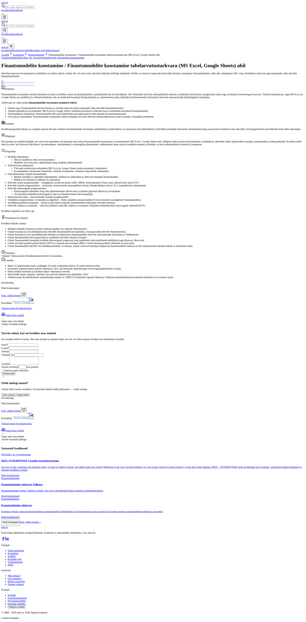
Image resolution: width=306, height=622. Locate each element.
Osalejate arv (7, 354)
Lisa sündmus (15, 578)
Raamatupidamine (75, 57)
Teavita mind (8, 373)
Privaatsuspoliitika (17, 601)
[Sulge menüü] (11, 46)
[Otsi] (4, 30)
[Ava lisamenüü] (2, 37)
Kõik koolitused (16, 550)
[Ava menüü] (4, 17)
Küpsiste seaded (16, 607)
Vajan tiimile (23, 395)
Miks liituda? (14, 575)
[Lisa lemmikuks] (24, 294)
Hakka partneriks (16, 581)
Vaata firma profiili (14, 315)
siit (32, 211)
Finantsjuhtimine (36, 55)
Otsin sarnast (9, 395)
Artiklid (27, 50)
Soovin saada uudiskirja (16, 370)
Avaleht (5, 55)
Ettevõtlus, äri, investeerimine (33, 57)
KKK (10, 565)
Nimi (4, 344)
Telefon (5, 351)
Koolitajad (17, 10)
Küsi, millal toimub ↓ (30, 522)
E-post (5, 348)
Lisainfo (5, 364)
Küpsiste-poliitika (16, 603)
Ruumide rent (37, 50)
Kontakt (12, 595)
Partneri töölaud (16, 584)
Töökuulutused (51, 50)
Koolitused (6, 10)
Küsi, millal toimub (11, 295)
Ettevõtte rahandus (57, 57)
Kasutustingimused (17, 598)
